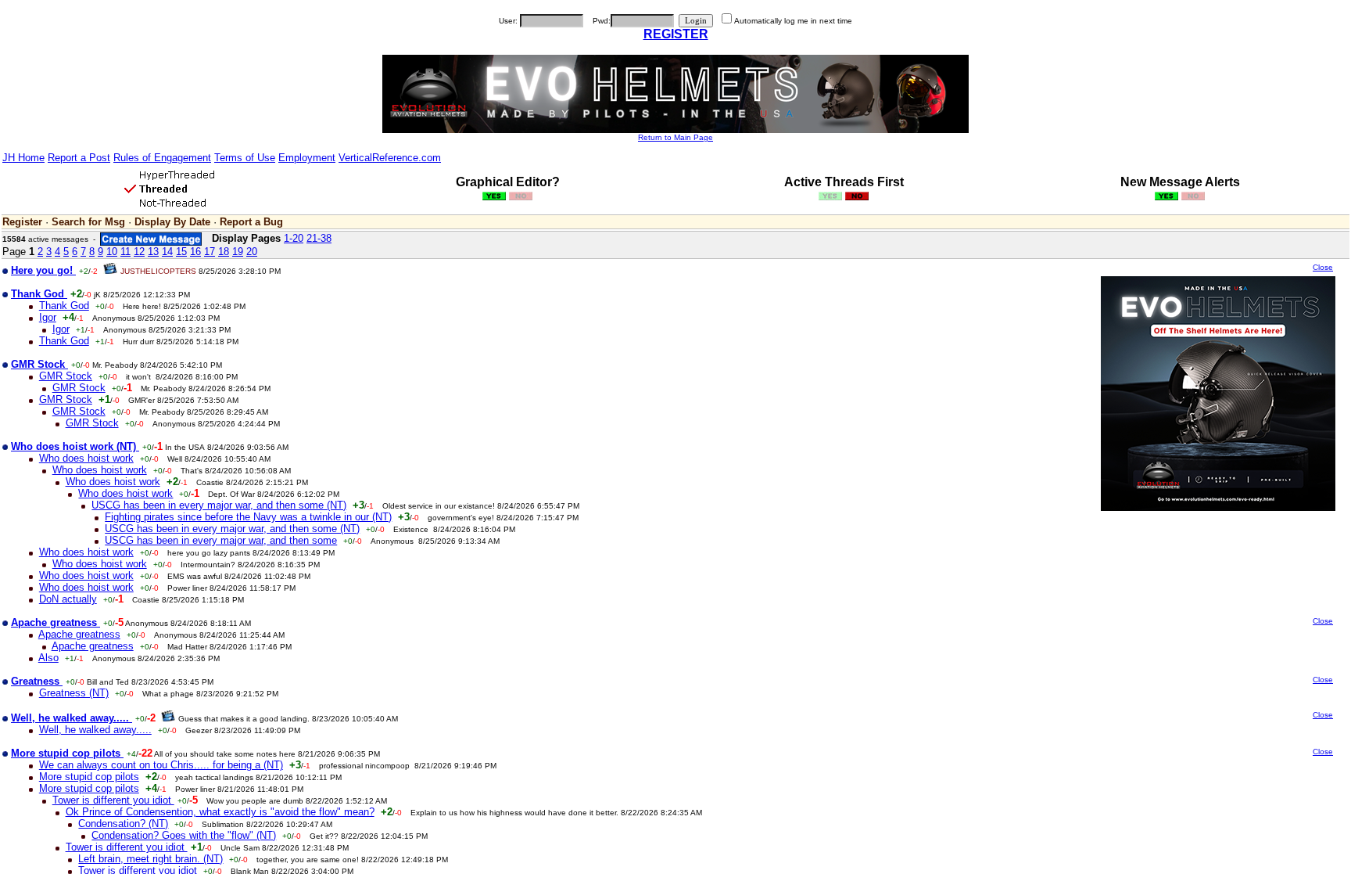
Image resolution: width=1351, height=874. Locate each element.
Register (22, 222)
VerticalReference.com (390, 158)
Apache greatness (79, 634)
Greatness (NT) (74, 693)
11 (125, 251)
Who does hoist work (86, 458)
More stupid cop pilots (89, 776)
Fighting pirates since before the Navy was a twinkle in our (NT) (248, 517)
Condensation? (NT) (123, 823)
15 (181, 251)
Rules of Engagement (162, 158)
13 (153, 251)
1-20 (293, 238)
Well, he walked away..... (95, 730)
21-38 (318, 238)
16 (195, 251)
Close (1323, 267)
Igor (47, 317)
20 (251, 251)
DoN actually (68, 599)
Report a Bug (251, 222)
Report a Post (79, 158)
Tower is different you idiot (113, 800)
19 (237, 251)
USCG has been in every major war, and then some (221, 540)
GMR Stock (65, 376)
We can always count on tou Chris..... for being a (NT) (161, 765)
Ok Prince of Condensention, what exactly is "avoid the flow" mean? (220, 812)
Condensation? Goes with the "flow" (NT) (183, 835)
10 (111, 251)
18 (223, 251)
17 (209, 251)
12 (139, 251)
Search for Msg (88, 222)
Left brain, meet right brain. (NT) (150, 859)
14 (167, 251)
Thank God (64, 305)
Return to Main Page (675, 137)
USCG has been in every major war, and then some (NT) (218, 505)
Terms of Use (244, 158)
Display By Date (172, 222)
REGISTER (675, 34)
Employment (306, 158)
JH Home (23, 158)
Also (48, 658)
